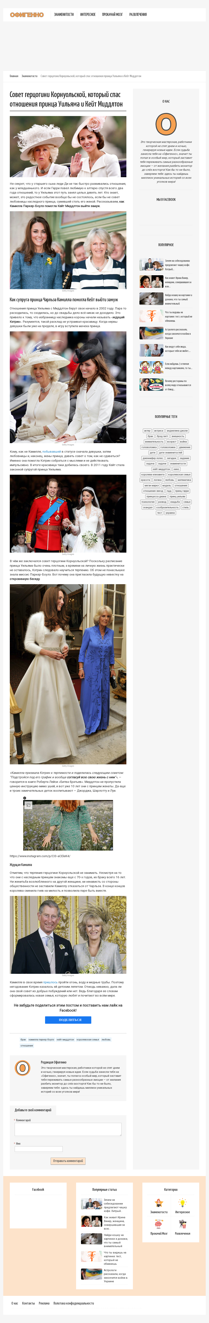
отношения (27, 1045)
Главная (14, 76)
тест (159, 512)
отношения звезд (153, 490)
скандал (148, 507)
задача (150, 463)
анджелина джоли (177, 430)
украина (170, 512)
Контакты (28, 1303)
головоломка (149, 447)
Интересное (88, 15)
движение (184, 447)
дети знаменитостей (170, 452)
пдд (169, 490)
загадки (171, 458)
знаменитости (178, 463)
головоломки (167, 447)
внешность (178, 436)
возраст (171, 441)
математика (184, 479)
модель (166, 485)
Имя (17, 1143)
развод (162, 501)
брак (23, 1039)
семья (187, 501)
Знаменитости (64, 15)
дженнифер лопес (153, 458)
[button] (24, 798)
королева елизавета (152, 474)
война (183, 441)
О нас (14, 1303)
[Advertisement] (104, 46)
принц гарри (182, 490)
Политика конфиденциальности (74, 1303)
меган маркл (152, 485)
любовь (106, 1039)
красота (145, 479)
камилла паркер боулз (41, 1039)
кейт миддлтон (65, 1039)
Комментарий (23, 1120)
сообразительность (167, 507)
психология (148, 501)
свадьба (175, 501)
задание (184, 458)
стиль (185, 507)
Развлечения (138, 15)
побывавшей (51, 451)
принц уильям (177, 496)
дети (152, 452)
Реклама (44, 1303)
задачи (162, 463)
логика (157, 479)
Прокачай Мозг (112, 15)
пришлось (50, 982)
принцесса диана (156, 496)
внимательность (154, 441)
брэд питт (162, 436)
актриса (158, 430)
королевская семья (88, 1039)
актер (147, 430)
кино (176, 469)
